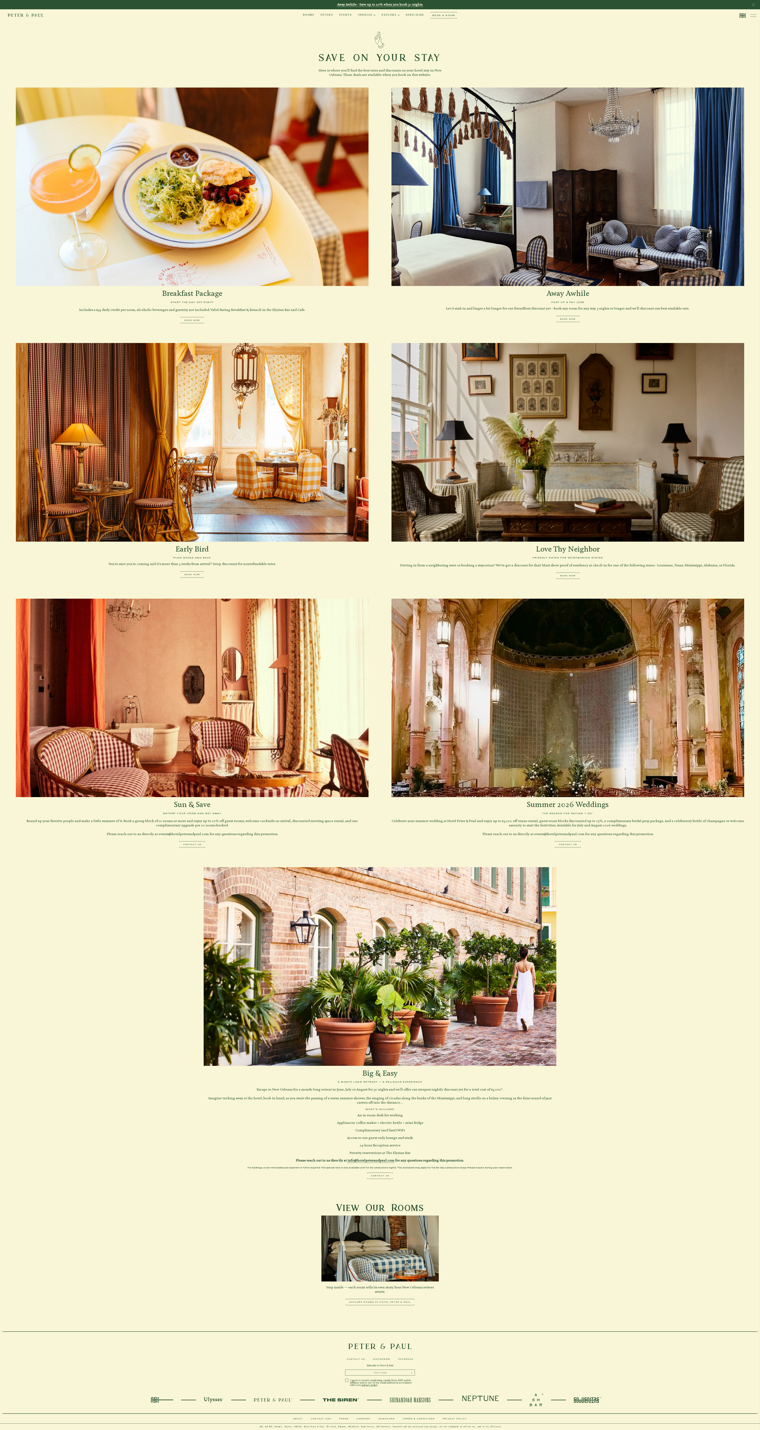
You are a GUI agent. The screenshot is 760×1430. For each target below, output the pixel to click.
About (298, 1419)
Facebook (405, 1359)
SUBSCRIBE (415, 15)
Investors (386, 1419)
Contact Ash (321, 1419)
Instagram (381, 1359)
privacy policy (370, 1385)
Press (344, 1419)
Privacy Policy (455, 1419)
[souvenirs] (587, 1400)
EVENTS (345, 15)
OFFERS (327, 15)
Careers (363, 1419)
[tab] (308, 15)
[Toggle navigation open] (753, 15)
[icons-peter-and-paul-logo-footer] (380, 1346)
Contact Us (356, 1359)
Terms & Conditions (419, 1419)
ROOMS (308, 15)
